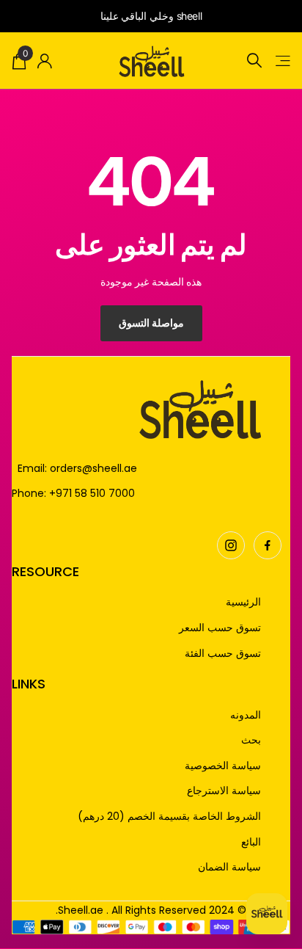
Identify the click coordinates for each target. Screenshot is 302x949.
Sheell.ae (80, 910)
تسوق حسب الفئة (223, 654)
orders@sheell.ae (93, 468)
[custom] (267, 545)
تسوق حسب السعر (220, 628)
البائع (251, 842)
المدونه (245, 715)
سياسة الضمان (229, 867)
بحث (251, 740)
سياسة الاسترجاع (224, 791)
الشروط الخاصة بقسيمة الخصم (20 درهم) (169, 816)
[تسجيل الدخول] (45, 61)
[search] (254, 60)
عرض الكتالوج (281, 60)
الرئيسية (243, 602)
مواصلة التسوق (151, 322)
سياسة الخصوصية (223, 766)
